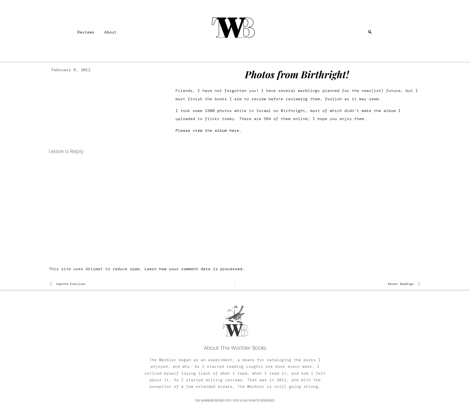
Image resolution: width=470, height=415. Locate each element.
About (110, 32)
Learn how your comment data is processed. (194, 268)
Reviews (85, 32)
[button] (370, 32)
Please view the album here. (209, 130)
